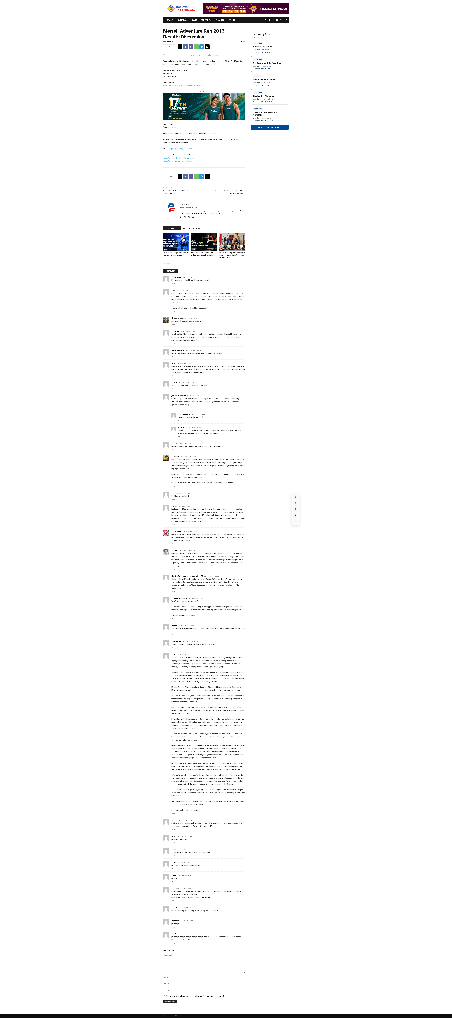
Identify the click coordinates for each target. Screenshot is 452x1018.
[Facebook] (265, 20)
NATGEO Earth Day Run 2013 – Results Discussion (178, 192)
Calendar (182, 20)
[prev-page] (164, 262)
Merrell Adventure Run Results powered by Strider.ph (183, 86)
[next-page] (168, 262)
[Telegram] (201, 46)
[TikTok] (273, 20)
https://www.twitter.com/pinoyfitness (177, 161)
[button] (286, 20)
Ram (173, 654)
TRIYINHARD (176, 641)
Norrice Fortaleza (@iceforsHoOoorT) (187, 576)
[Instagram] (269, 20)
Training (220, 20)
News (165, 249)
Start (170, 20)
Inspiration (206, 20)
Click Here (212, 133)
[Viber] (191, 46)
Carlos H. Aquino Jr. (179, 598)
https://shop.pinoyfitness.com (180, 149)
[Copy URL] (180, 46)
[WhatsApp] (196, 46)
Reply (173, 283)
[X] (277, 20)
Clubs (194, 20)
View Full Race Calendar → (269, 127)
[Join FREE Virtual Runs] (295, 509)
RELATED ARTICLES (172, 228)
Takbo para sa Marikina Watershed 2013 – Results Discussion (229, 192)
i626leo (174, 625)
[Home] (295, 497)
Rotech (174, 908)
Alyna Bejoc (176, 531)
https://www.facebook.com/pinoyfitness (178, 158)
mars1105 (175, 456)
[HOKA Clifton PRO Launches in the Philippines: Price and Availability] (204, 242)
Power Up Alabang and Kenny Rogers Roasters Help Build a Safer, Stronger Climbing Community (232, 255)
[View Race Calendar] (295, 503)
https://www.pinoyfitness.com (188, 208)
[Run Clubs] (295, 515)
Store (232, 20)
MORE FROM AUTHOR (191, 228)
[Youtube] (281, 20)
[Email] (207, 46)
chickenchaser (177, 318)
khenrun (174, 550)
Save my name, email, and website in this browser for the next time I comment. (195, 996)
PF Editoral (169, 41)
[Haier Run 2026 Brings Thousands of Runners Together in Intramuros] (176, 242)
